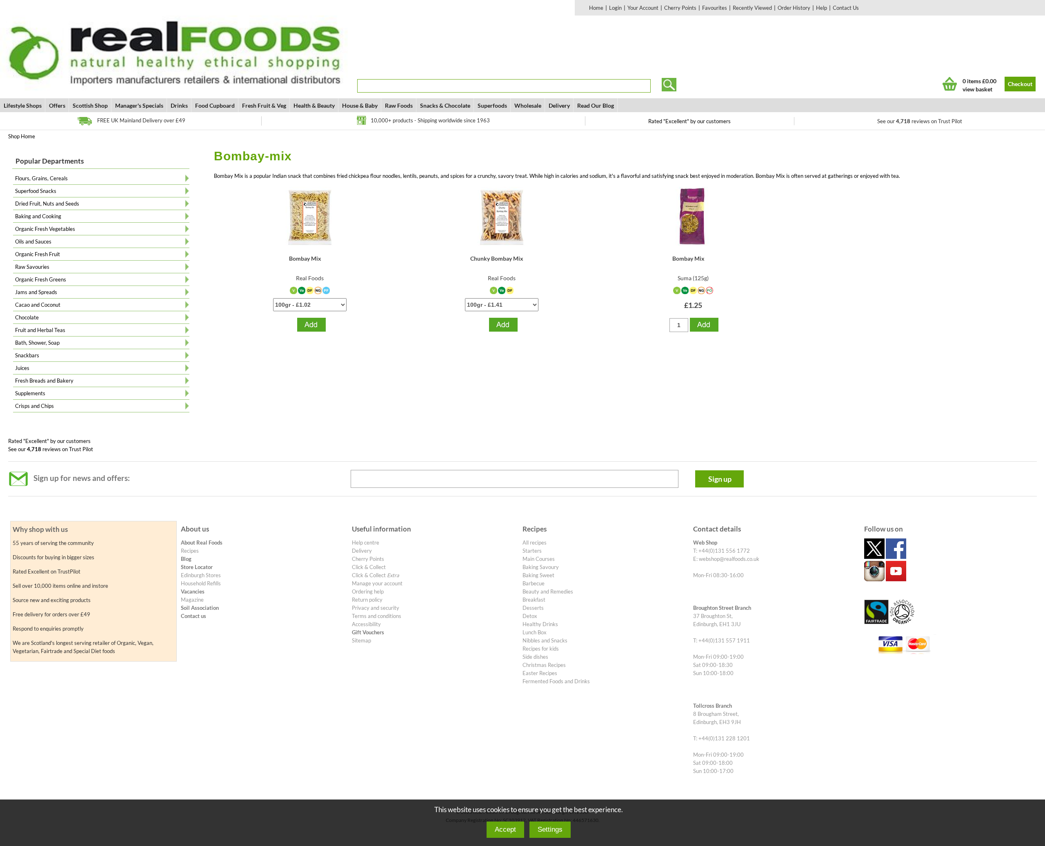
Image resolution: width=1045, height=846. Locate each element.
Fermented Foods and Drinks (556, 681)
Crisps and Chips (34, 406)
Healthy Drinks (540, 624)
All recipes (534, 542)
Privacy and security (375, 608)
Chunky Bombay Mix (496, 258)
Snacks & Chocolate (445, 105)
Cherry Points (680, 7)
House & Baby (360, 105)
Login (615, 7)
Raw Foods (399, 105)
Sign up (720, 478)
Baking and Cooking (38, 216)
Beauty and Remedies (547, 591)
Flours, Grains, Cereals (41, 178)
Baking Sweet (538, 575)
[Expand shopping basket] (950, 84)
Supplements (30, 393)
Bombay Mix (305, 258)
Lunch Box (534, 632)
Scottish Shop (90, 105)
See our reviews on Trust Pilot (919, 121)
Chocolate (27, 317)
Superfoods (492, 105)
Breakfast (533, 599)
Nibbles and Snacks (544, 640)
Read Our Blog (595, 105)
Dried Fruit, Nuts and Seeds (47, 203)
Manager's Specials (139, 105)
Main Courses (538, 559)
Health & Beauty (314, 105)
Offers (57, 105)
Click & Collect (369, 567)
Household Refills (201, 583)
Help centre (365, 542)
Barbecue (533, 583)
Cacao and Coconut (37, 304)
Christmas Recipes (544, 665)
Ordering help (368, 591)
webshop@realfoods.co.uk (729, 559)
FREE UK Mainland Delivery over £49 (141, 120)
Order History (794, 7)
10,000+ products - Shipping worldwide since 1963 (430, 120)
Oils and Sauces (33, 241)
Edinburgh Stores (201, 575)
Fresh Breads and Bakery (44, 380)
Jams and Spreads (36, 292)
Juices (22, 368)
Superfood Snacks (35, 191)
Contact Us (846, 7)
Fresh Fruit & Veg (264, 105)
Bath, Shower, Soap (37, 342)
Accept (505, 829)
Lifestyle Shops (23, 105)
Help (821, 7)
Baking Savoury (540, 567)
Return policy (367, 599)
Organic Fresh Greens (40, 279)
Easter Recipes (539, 673)
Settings (550, 829)
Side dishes (535, 656)
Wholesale (527, 105)
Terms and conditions (376, 616)
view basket (977, 89)
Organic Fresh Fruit (37, 254)
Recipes (190, 550)
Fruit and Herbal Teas (40, 330)
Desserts (533, 608)
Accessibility (366, 624)
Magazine (192, 599)
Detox (529, 616)
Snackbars (27, 355)
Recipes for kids (540, 648)
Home (596, 7)
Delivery (559, 105)
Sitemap (361, 640)
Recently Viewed (752, 7)
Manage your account (377, 583)
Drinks (179, 105)
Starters (532, 550)
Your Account (642, 7)
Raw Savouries (32, 267)
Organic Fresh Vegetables (45, 229)
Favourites (714, 7)
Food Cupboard (215, 105)
